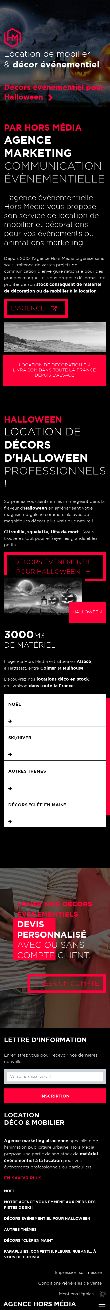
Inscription (55, 1095)
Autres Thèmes (27, 771)
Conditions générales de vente (70, 1283)
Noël (14, 704)
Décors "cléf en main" (37, 804)
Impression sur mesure (78, 1272)
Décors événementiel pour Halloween (55, 566)
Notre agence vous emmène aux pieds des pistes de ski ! (50, 1205)
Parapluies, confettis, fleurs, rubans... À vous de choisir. (50, 1254)
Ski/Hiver (20, 737)
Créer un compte (66, 983)
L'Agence (29, 308)
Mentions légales (76, 1294)
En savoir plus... (24, 1177)
